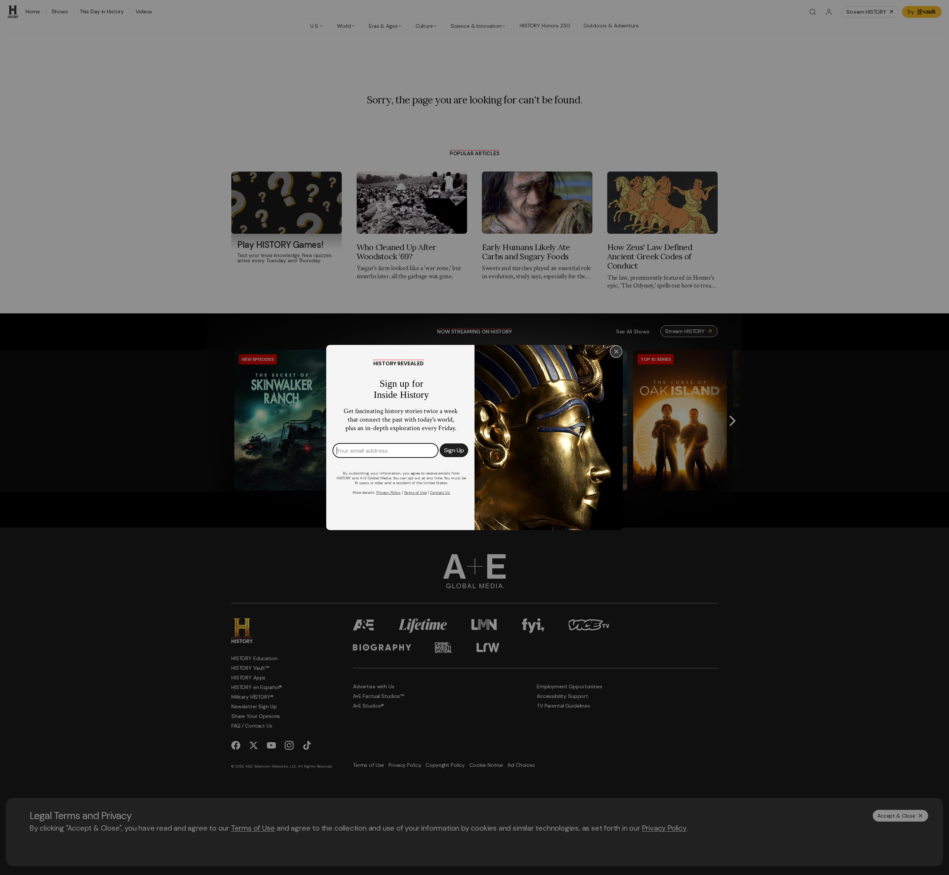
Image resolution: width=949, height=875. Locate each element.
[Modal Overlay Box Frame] (474, 437)
